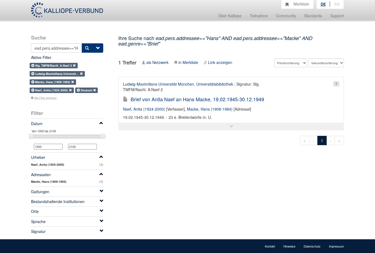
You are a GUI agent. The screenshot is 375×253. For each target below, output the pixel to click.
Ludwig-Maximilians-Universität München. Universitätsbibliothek (178, 84)
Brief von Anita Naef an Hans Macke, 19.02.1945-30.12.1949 (197, 99)
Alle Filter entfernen (45, 98)
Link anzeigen (220, 62)
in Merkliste (188, 62)
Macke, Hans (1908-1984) (210, 109)
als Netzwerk (157, 62)
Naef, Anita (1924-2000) (144, 109)
